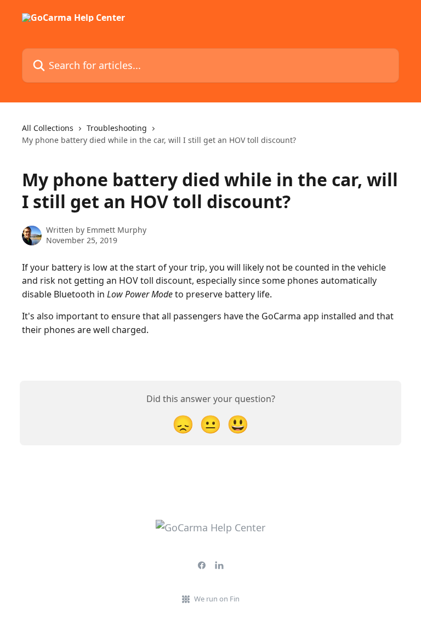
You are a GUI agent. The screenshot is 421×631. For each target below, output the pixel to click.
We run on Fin (217, 599)
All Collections (47, 128)
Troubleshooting (117, 128)
